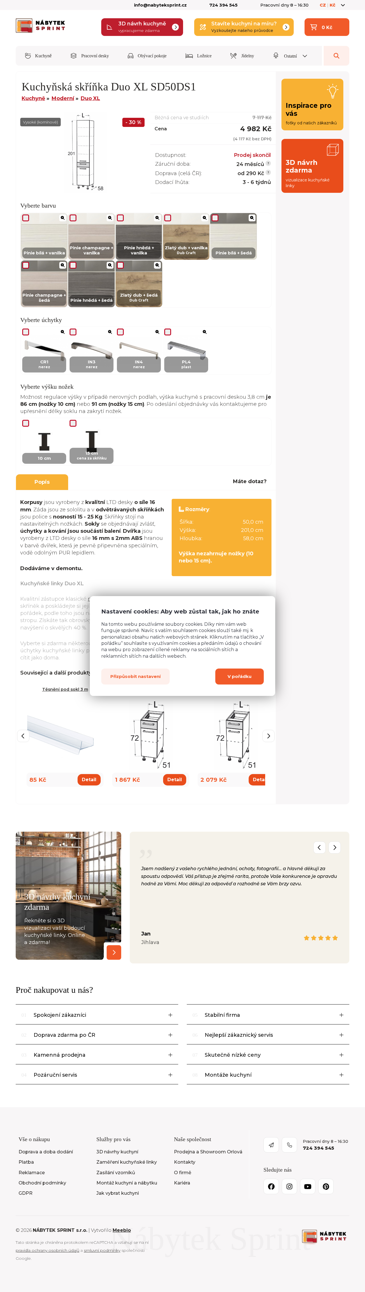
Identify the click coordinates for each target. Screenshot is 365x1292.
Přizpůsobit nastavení (135, 676)
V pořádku (240, 676)
